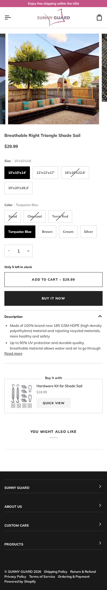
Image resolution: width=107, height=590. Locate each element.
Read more (13, 353)
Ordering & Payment (74, 576)
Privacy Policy (15, 576)
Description (13, 317)
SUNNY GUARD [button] (16, 488)
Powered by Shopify (20, 581)
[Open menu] (12, 17)
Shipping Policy (55, 572)
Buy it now (54, 298)
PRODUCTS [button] (13, 544)
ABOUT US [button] (13, 506)
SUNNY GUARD (20, 572)
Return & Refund (83, 572)
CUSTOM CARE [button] (16, 525)
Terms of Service (42, 576)
